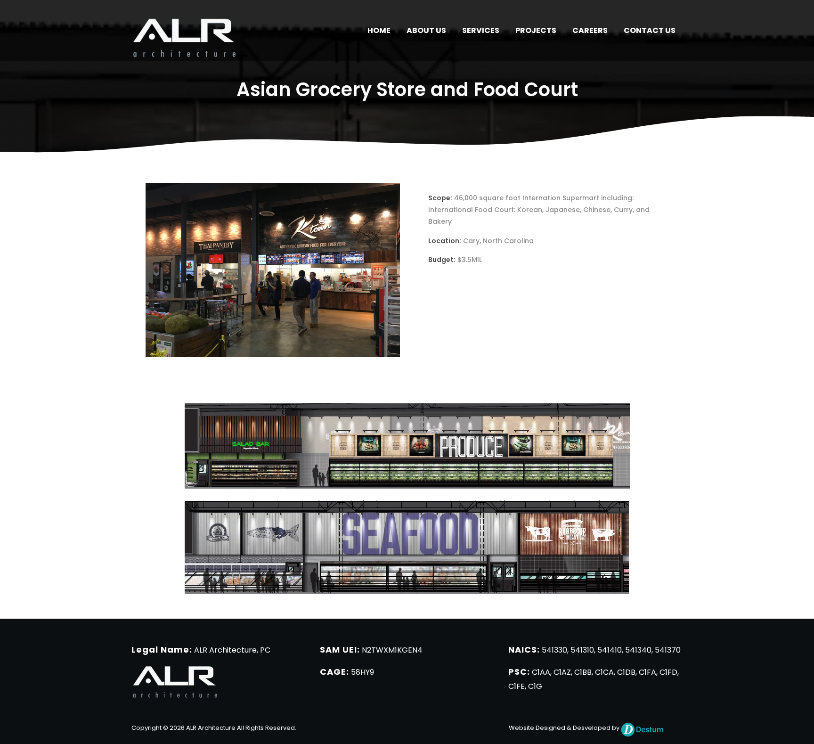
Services (480, 30)
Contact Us (650, 30)
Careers (590, 30)
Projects (535, 30)
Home (379, 30)
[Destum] (642, 727)
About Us (426, 30)
